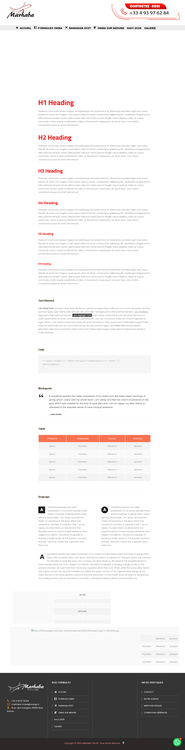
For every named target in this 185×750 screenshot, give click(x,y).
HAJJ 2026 (134, 28)
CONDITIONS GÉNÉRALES (155, 712)
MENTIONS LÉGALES (153, 705)
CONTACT (149, 692)
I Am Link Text (101, 318)
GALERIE (150, 28)
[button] (177, 742)
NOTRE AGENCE (151, 699)
